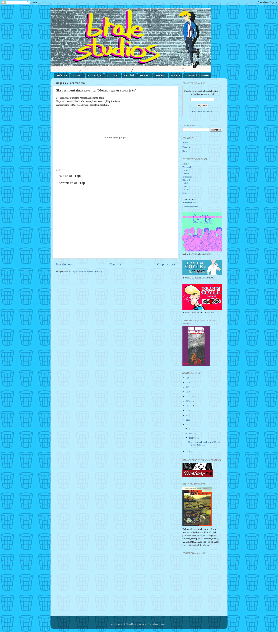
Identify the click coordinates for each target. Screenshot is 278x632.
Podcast (145, 75)
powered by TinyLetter (202, 111)
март (191, 433)
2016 (188, 400)
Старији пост (166, 264)
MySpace (186, 192)
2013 (188, 415)
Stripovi (112, 75)
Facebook (186, 166)
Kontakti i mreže (197, 75)
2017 (188, 396)
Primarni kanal (189, 202)
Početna (62, 75)
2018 (188, 391)
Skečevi (160, 75)
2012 (188, 419)
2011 (188, 424)
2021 (188, 377)
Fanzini (129, 75)
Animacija (94, 75)
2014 (188, 410)
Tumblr (185, 169)
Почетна (115, 264)
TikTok (185, 189)
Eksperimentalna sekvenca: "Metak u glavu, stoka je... (204, 443)
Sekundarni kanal (190, 205)
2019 (188, 386)
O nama (175, 75)
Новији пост (64, 264)
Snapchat (186, 186)
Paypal (185, 142)
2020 (188, 382)
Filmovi (78, 75)
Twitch (185, 183)
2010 (188, 451)
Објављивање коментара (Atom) (87, 271)
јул (190, 428)
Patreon (186, 146)
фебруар (193, 437)
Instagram (187, 176)
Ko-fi (184, 150)
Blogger (163, 624)
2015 (188, 405)
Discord (186, 179)
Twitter (185, 173)
